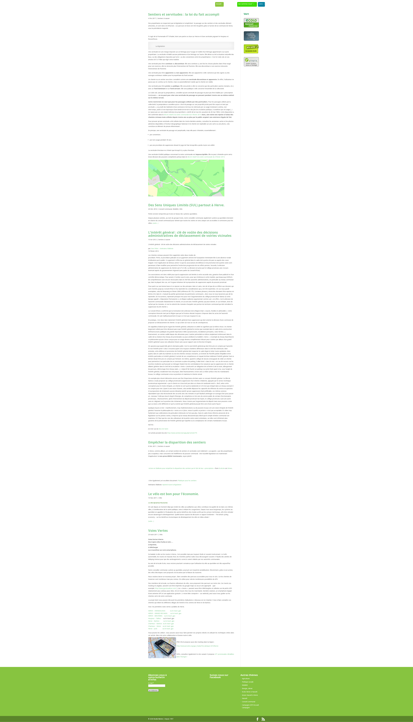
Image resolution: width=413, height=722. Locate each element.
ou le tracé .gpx (175, 611)
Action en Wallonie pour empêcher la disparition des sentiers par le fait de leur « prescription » (182, 468)
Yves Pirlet (154, 248)
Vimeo (229, 468)
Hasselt (244, 698)
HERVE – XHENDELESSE (156, 611)
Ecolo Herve (158, 719)
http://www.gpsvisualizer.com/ (165, 588)
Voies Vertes (158, 530)
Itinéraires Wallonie (166, 248)
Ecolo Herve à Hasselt (249, 692)
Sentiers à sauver (164, 18)
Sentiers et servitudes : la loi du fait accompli (183, 14)
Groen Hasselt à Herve (250, 695)
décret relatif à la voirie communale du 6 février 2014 (182, 115)
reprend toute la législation (171, 485)
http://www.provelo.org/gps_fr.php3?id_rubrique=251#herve (197, 646)
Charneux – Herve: (154, 626)
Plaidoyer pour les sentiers (187, 481)
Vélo (180, 209)
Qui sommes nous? (245, 4)
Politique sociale (247, 682)
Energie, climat (247, 688)
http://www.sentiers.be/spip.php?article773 (182, 433)
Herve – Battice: (154, 621)
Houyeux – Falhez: (154, 618)
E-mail (151, 683)
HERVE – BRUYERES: (155, 616)
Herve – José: (153, 629)
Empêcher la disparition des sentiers (177, 442)
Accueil (218, 4)
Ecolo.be (222, 468)
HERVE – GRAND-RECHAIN (157, 613)
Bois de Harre (163, 429)
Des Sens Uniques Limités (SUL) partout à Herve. (186, 205)
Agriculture (246, 678)
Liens (261, 4)
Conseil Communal (165, 209)
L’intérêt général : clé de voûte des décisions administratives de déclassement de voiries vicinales (189, 234)
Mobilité (175, 209)
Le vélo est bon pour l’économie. (173, 494)
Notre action (229, 4)
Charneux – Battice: (155, 624)
